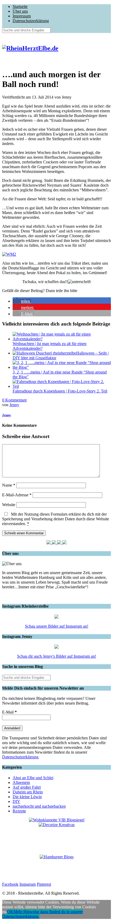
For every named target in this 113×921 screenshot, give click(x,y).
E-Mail (9, 712)
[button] (22, 301)
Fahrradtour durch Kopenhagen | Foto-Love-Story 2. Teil (60, 391)
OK (10, 911)
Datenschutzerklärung (31, 20)
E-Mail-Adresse (17, 495)
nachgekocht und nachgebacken (39, 806)
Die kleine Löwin (27, 796)
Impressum (22, 16)
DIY (16, 801)
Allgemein (21, 782)
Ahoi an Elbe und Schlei (33, 777)
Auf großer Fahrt (27, 787)
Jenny (14, 405)
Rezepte (19, 811)
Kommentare (14, 400)
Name (8, 485)
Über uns (20, 11)
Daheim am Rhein (28, 792)
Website (8, 504)
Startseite (20, 6)
